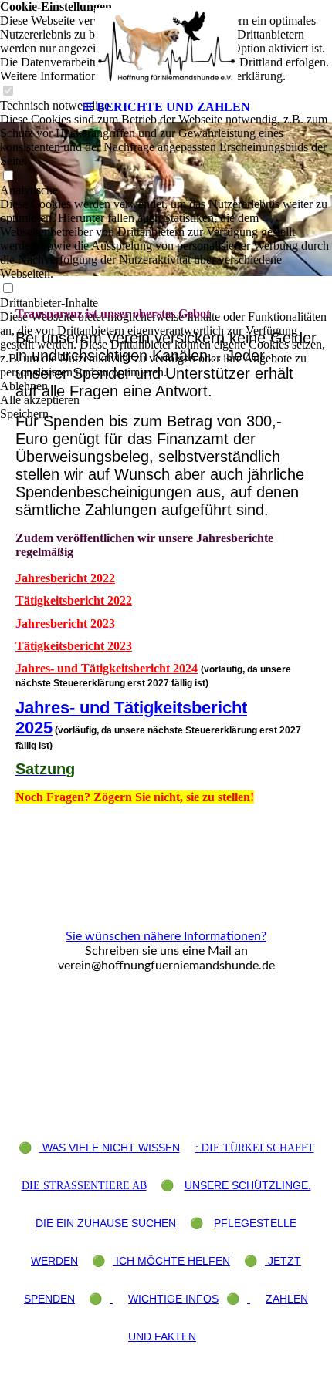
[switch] (7, 176)
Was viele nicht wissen (109, 1147)
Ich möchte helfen (171, 1261)
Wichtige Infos (173, 1298)
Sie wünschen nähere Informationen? (166, 936)
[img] (166, 46)
